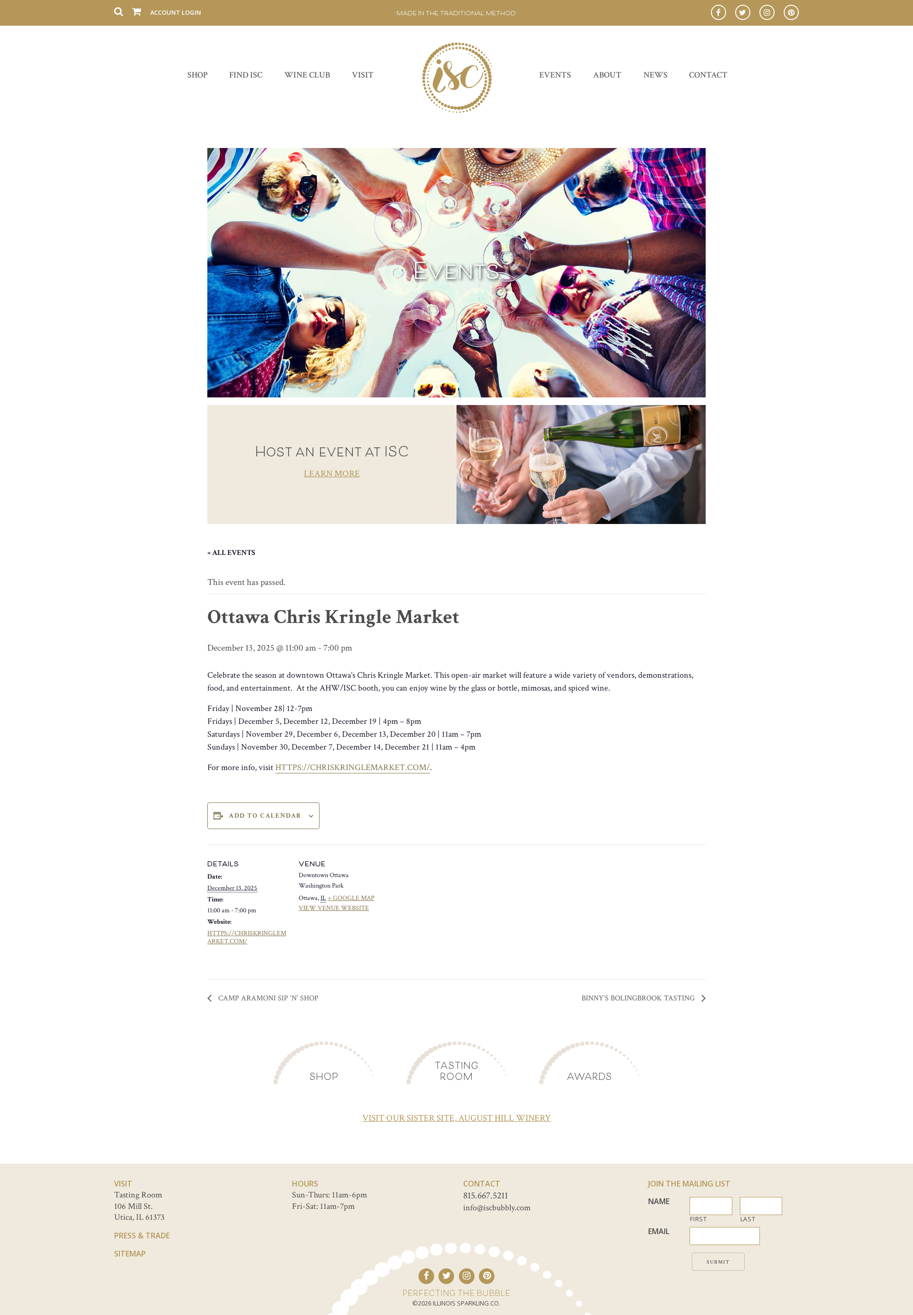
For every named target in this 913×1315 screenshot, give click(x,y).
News (655, 74)
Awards (589, 1076)
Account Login (175, 12)
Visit (363, 74)
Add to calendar (265, 815)
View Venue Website (334, 908)
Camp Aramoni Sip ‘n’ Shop (267, 998)
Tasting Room (456, 1071)
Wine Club (307, 74)
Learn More (332, 474)
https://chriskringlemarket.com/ (352, 767)
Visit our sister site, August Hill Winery (456, 1118)
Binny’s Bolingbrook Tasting (639, 998)
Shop (197, 74)
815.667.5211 (485, 1195)
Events (555, 74)
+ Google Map (351, 898)
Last (748, 1219)
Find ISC (245, 74)
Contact (708, 74)
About (607, 74)
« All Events (231, 553)
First (698, 1219)
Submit (718, 1262)
